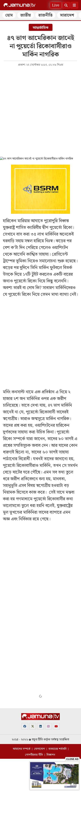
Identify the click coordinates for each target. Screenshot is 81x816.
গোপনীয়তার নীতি (34, 755)
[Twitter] (32, 726)
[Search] (66, 5)
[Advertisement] (40, 111)
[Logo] (19, 5)
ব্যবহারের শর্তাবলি (57, 749)
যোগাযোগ (39, 749)
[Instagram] (48, 726)
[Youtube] (56, 726)
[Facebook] (24, 726)
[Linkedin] (40, 726)
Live (55, 5)
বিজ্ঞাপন (51, 755)
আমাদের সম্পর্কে (21, 749)
